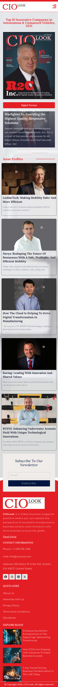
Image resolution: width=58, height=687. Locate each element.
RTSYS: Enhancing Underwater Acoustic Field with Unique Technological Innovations (29, 432)
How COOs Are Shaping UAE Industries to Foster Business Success (37, 652)
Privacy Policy (11, 605)
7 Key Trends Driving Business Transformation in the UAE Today (38, 671)
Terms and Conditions (16, 611)
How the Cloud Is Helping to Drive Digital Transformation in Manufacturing (26, 317)
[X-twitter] (25, 577)
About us (8, 593)
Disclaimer (9, 617)
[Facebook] (6, 577)
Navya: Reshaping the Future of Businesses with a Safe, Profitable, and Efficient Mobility (29, 257)
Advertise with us (13, 599)
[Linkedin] (18, 577)
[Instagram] (12, 577)
